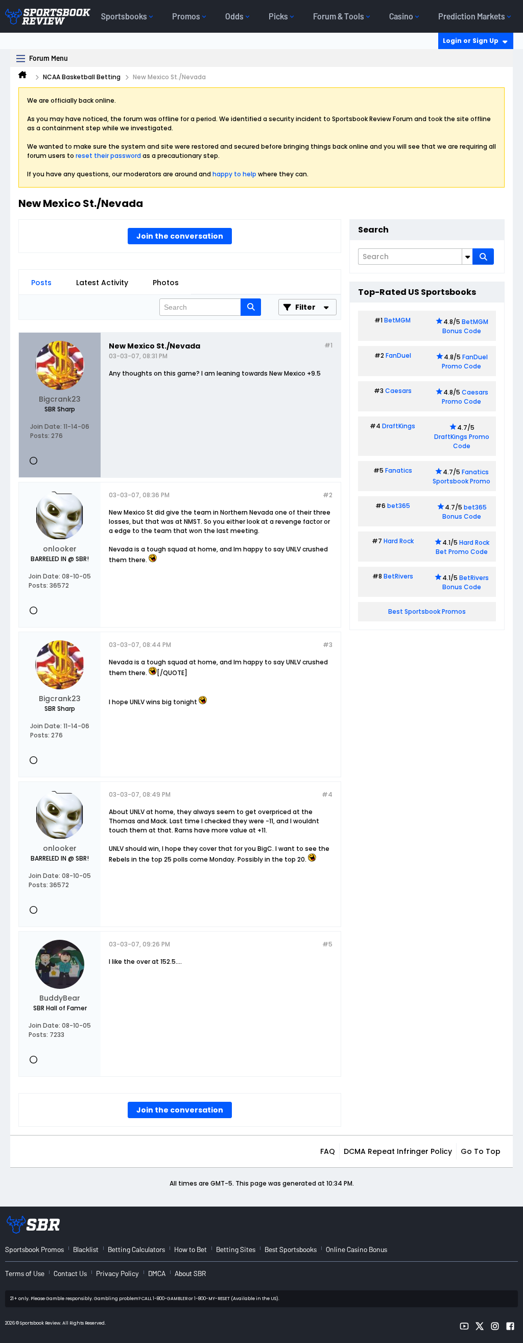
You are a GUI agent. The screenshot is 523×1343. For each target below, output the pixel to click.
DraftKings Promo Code (461, 441)
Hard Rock (399, 541)
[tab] (41, 282)
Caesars (398, 390)
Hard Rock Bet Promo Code (462, 547)
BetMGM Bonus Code (465, 326)
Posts (41, 282)
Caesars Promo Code (465, 397)
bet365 (398, 505)
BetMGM (397, 320)
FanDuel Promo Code (465, 362)
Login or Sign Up (470, 40)
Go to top (481, 1151)
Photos (166, 282)
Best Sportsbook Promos (427, 611)
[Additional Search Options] (467, 256)
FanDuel (398, 355)
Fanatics (398, 470)
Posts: (40, 435)
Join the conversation (179, 236)
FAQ (327, 1151)
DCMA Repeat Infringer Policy (398, 1151)
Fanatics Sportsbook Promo (461, 476)
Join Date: (46, 426)
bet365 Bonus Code (464, 512)
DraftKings (398, 426)
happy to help (234, 174)
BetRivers (398, 576)
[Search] (483, 256)
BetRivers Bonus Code (465, 582)
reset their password (108, 155)
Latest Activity (102, 282)
